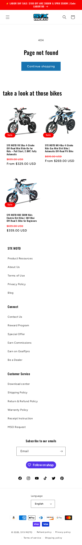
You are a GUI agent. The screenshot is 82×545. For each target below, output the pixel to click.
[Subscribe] (61, 451)
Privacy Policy (17, 284)
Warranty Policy (18, 410)
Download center (19, 384)
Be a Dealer (15, 360)
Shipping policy (53, 538)
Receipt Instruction (20, 418)
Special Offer (16, 334)
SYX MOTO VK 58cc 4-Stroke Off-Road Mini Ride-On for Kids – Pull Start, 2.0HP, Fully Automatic (22, 150)
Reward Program (18, 325)
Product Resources (20, 258)
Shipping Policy (18, 392)
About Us (14, 267)
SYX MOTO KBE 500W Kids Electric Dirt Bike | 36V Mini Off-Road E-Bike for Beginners (22, 217)
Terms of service (32, 538)
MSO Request (17, 427)
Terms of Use (16, 275)
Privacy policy (63, 532)
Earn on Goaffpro (19, 351)
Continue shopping (41, 66)
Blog (10, 292)
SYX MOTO (26, 532)
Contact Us (15, 316)
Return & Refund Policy (23, 401)
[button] (7, 17)
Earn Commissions (20, 342)
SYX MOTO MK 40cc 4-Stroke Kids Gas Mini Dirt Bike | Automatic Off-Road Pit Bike (59, 148)
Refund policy (44, 532)
